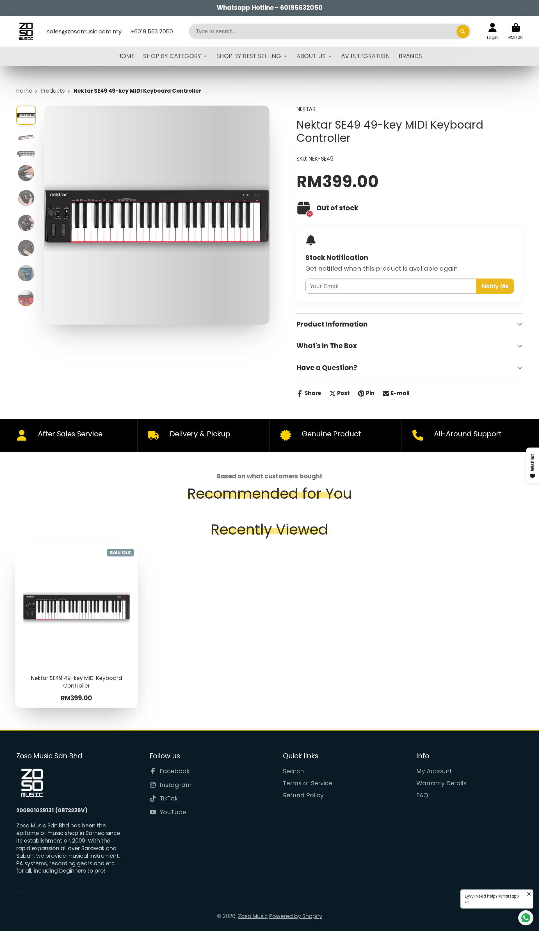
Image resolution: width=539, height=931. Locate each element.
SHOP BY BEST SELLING (248, 56)
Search (293, 771)
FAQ (422, 795)
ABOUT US (311, 56)
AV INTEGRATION (365, 56)
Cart (515, 31)
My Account (434, 771)
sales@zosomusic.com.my (84, 31)
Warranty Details (441, 783)
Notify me (495, 286)
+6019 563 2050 (151, 31)
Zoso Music (253, 916)
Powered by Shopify (295, 916)
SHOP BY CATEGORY (172, 56)
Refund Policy (303, 795)
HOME (125, 56)
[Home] (26, 31)
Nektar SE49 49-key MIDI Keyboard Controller (76, 626)
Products (53, 91)
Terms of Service (307, 783)
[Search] (462, 31)
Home (24, 91)
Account (492, 31)
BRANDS (410, 56)
